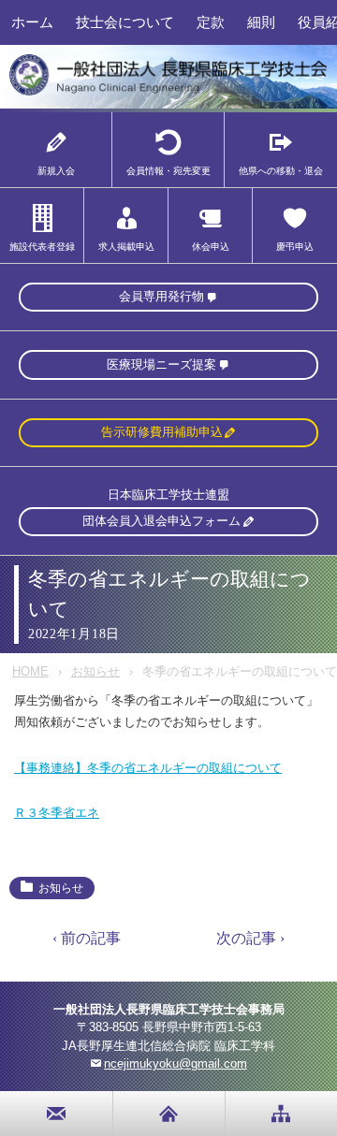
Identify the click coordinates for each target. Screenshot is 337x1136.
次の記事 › (250, 938)
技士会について (125, 22)
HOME (30, 671)
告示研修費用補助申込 (162, 432)
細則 (261, 22)
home (169, 1113)
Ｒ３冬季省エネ (56, 813)
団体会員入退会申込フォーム (161, 521)
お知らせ (95, 671)
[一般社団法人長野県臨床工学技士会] (168, 92)
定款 (211, 22)
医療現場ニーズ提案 (161, 364)
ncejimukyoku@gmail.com (175, 1063)
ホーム (32, 22)
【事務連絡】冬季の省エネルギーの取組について (148, 768)
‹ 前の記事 (86, 938)
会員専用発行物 (161, 296)
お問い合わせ (56, 1113)
